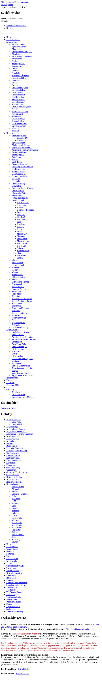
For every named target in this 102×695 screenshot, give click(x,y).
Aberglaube (17, 49)
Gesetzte (15, 85)
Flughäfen (16, 179)
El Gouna (21, 214)
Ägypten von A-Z (19, 44)
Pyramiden (16, 363)
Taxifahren (16, 306)
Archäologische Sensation (22, 337)
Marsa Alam (22, 238)
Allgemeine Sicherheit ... (22, 147)
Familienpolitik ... (19, 78)
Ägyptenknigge (18, 143)
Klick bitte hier (24, 669)
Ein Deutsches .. (18, 169)
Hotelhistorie (17, 195)
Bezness (15, 159)
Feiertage (15, 80)
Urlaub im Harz (18, 394)
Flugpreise (16, 181)
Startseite (5, 408)
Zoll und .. (16, 325)
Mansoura (21, 236)
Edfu (19, 212)
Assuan (20, 207)
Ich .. (8, 387)
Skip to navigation (21, 2)
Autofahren (16, 157)
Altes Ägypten (12, 330)
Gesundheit (16, 186)
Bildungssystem (18, 63)
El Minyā (21, 217)
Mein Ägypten (7, 4)
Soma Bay (21, 255)
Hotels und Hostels (20, 198)
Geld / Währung (18, 183)
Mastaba (15, 361)
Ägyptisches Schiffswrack (23, 375)
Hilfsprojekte (17, 92)
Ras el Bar (21, 246)
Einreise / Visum (19, 171)
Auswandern (17, 59)
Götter (14, 354)
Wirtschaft (16, 128)
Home (9, 37)
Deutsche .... (17, 71)
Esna (19, 222)
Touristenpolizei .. (19, 313)
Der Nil (15, 68)
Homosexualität (18, 95)
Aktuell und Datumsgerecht (77, 629)
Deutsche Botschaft (20, 164)
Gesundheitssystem (20, 87)
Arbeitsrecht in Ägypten (22, 56)
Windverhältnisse (19, 318)
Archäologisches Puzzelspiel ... (25, 339)
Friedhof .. (16, 351)
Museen (15, 272)
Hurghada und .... (19, 200)
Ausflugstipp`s (18, 155)
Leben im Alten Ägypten (22, 358)
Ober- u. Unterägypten (21, 107)
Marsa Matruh (23, 241)
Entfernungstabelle (19, 176)
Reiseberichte (12, 378)
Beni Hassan (17, 342)
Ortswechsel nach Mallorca (23, 397)
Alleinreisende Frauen (21, 145)
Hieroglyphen (17, 356)
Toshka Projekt (18, 121)
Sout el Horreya (18, 119)
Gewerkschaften (18, 90)
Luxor (19, 231)
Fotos (8, 380)
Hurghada (21, 224)
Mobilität (15, 267)
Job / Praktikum (18, 97)
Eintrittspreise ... (18, 174)
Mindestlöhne (17, 104)
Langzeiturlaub (18, 265)
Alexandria (21, 205)
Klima (14, 260)
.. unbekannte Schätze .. (22, 332)
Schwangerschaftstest (21, 366)
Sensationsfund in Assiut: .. (23, 368)
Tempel (15, 370)
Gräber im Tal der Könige (22, 188)
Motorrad (16, 270)
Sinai (19, 253)
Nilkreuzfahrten (18, 277)
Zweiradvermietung (20, 327)
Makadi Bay (22, 234)
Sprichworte (17, 392)
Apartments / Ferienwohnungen (25, 150)
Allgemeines (11, 42)
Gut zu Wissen (18, 191)
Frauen (15, 83)
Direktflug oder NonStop (22, 167)
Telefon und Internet (20, 308)
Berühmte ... (17, 61)
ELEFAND (22, 138)
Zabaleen (15, 131)
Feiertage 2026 (12, 385)
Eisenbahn (16, 73)
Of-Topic (10, 390)
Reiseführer (16, 291)
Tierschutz (16, 310)
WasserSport (17, 315)
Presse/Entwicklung (20, 111)
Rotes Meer (16, 294)
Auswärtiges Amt (19, 135)
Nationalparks (17, 274)
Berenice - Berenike (25, 210)
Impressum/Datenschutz (16, 26)
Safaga (20, 248)
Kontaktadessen (18, 99)
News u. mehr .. (13, 39)
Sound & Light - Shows (22, 301)
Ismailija (20, 226)
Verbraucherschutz (19, 123)
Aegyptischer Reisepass (22, 51)
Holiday (9, 133)
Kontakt (9, 28)
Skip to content (7, 2)
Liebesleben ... (18, 102)
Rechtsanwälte (18, 286)
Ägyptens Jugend (19, 47)
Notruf (14, 279)
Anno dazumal (18, 334)
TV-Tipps (10, 382)
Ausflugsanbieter (19, 152)
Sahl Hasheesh (23, 250)
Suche (4, 18)
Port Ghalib (22, 243)
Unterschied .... (23, 140)
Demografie (17, 66)
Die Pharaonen (18, 349)
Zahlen (15, 320)
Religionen (16, 116)
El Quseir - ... (22, 219)
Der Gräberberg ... (19, 346)
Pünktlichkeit (17, 114)
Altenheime (16, 54)
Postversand (17, 284)
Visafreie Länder (19, 126)
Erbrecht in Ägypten (20, 75)
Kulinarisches (17, 262)
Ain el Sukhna (23, 203)
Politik (14, 109)
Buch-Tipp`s (17, 162)
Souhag (20, 258)
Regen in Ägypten (19, 289)
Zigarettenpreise (18, 322)
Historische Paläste (19, 193)
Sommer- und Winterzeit (22, 298)
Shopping (16, 296)
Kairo (19, 229)
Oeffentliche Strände (20, 282)
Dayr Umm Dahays (20, 344)
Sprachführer (17, 303)
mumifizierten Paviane (21, 373)
